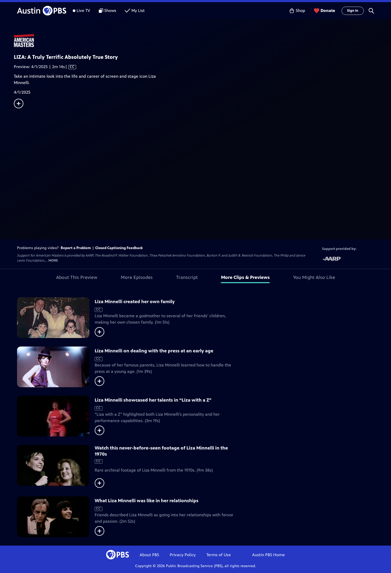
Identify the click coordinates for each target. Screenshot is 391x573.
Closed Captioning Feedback (119, 248)
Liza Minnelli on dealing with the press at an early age (154, 351)
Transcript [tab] (187, 277)
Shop (300, 10)
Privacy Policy (183, 554)
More (53, 261)
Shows (110, 10)
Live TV (83, 10)
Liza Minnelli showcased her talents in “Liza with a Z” (153, 400)
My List (138, 10)
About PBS (149, 554)
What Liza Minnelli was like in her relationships (146, 501)
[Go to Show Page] (202, 40)
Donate (328, 10)
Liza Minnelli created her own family (135, 301)
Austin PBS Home (268, 554)
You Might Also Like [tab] (314, 277)
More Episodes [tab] (137, 277)
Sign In (352, 11)
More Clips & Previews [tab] (245, 277)
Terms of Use (218, 554)
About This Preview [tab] (76, 277)
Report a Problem (76, 248)
